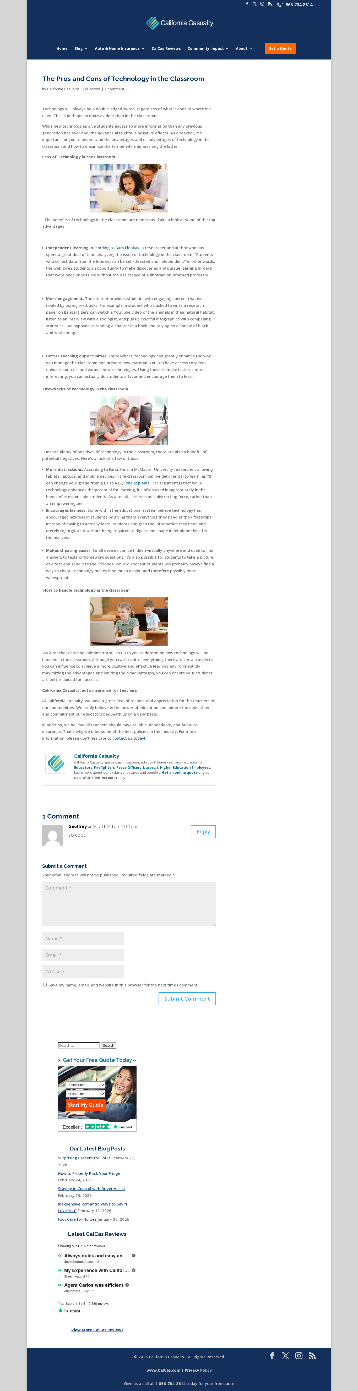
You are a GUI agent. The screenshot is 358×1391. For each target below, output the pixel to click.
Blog (78, 49)
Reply (203, 831)
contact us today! (128, 738)
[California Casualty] (55, 770)
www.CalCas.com (163, 1370)
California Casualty (63, 88)
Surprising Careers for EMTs (84, 1157)
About (241, 49)
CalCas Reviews (166, 49)
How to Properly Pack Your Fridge (89, 1173)
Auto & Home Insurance (117, 49)
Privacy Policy (198, 1370)
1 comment (114, 88)
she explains (137, 483)
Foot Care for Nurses (77, 1219)
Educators (91, 88)
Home (62, 49)
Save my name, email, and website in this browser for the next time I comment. (123, 985)
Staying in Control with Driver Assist (91, 1188)
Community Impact (206, 49)
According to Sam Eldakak (115, 247)
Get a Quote (280, 48)
